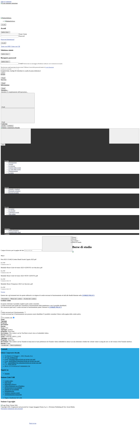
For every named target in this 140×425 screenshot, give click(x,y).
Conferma (10, 126)
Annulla (4, 126)
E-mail (21, 63)
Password (22, 36)
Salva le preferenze (15, 345)
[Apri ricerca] (124, 136)
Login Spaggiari (49, 67)
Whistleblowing (9, 391)
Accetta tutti (30, 298)
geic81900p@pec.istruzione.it (24, 363)
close (3, 144)
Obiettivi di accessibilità (12, 389)
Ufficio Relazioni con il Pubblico (14, 386)
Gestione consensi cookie (12, 393)
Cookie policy (9, 381)
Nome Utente (23, 34)
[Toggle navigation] (16, 136)
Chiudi (3, 78)
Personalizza (5, 298)
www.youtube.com (7, 318)
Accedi (3, 24)
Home (74, 237)
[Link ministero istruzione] (9, 3)
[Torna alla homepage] (70, 128)
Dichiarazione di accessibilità (13, 388)
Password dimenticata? (7, 39)
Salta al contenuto (6, 1)
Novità (74, 239)
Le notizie (75, 240)
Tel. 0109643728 (12, 358)
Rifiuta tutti (16, 298)
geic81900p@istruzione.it (24, 361)
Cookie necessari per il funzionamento (12, 312)
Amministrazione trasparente (13, 394)
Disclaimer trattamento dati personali (12, 409)
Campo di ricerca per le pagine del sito (12, 250)
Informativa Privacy (10, 384)
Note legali (8, 382)
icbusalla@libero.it (22, 359)
